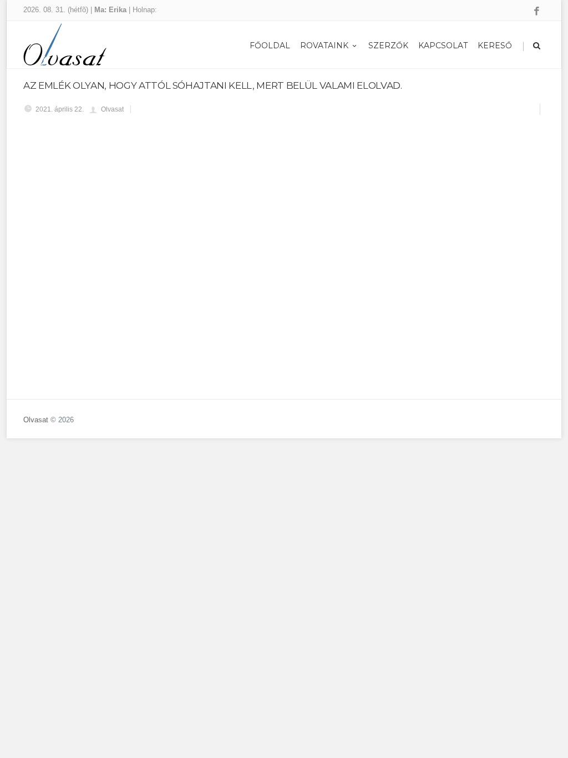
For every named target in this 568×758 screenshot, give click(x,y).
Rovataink (324, 45)
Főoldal (270, 45)
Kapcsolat (443, 45)
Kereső (495, 45)
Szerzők (388, 45)
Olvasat (35, 420)
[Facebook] (537, 11)
